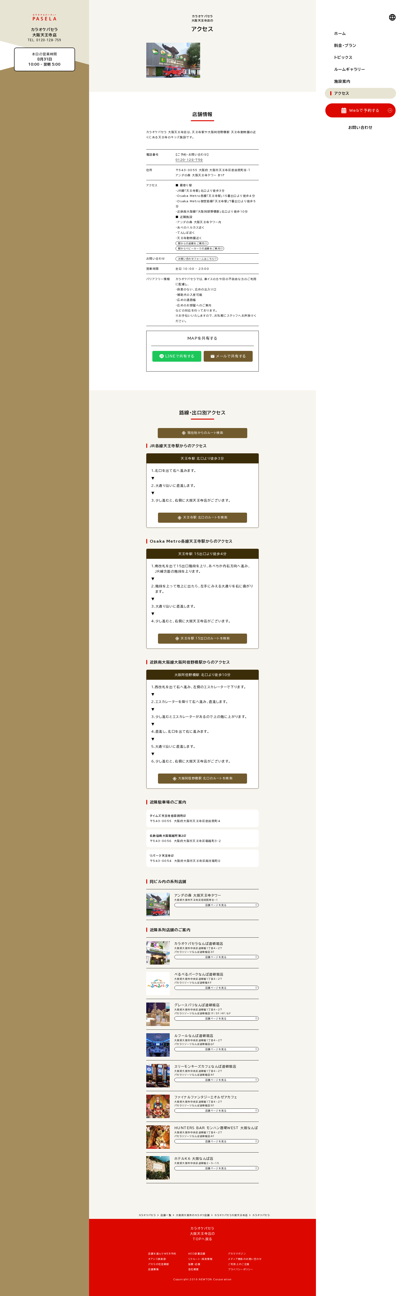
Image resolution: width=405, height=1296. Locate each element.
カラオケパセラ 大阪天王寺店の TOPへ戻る (202, 1234)
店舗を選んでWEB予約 (162, 1253)
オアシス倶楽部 (157, 1259)
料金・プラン (345, 45)
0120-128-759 (189, 159)
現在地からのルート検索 (205, 432)
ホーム (340, 33)
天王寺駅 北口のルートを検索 (205, 517)
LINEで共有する (180, 356)
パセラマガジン (237, 1253)
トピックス (343, 57)
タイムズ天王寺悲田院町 (166, 815)
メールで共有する (231, 356)
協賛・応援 (194, 1264)
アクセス (341, 93)
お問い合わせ (360, 127)
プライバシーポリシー (240, 1269)
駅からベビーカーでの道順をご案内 (199, 248)
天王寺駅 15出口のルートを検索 (205, 638)
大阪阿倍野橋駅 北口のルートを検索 (205, 778)
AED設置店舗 (197, 1253)
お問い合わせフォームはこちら (196, 259)
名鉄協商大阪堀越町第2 (167, 835)
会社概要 (193, 1269)
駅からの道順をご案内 (191, 243)
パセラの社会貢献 (158, 1264)
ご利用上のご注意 (238, 1264)
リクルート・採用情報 (200, 1259)
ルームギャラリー (349, 69)
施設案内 (342, 81)
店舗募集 (153, 1269)
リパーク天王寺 (160, 855)
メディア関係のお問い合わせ (245, 1259)
